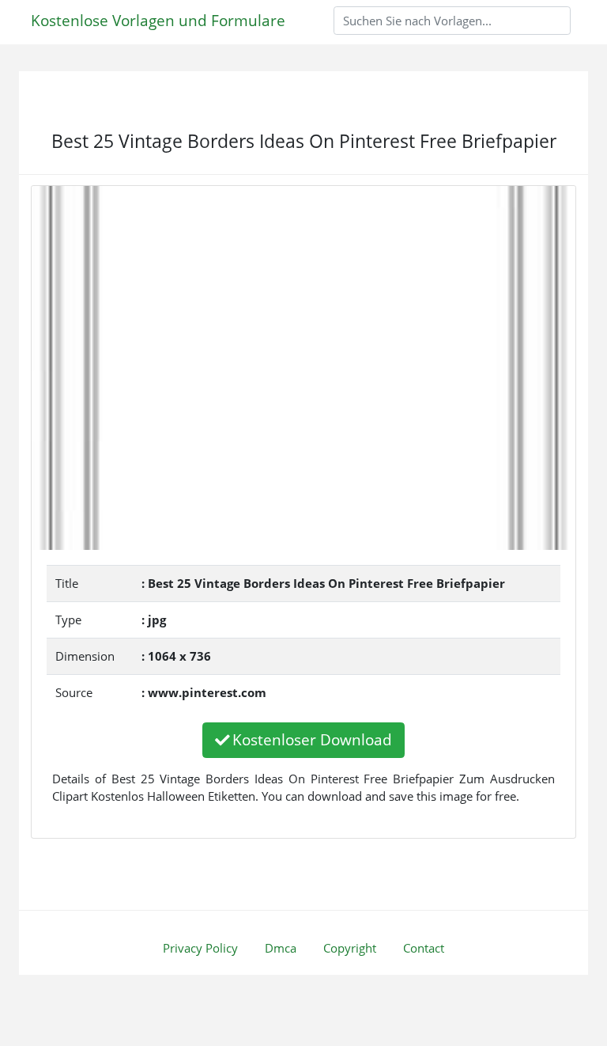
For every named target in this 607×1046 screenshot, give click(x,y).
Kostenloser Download (312, 739)
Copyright (349, 948)
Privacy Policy (200, 948)
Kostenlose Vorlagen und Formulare (158, 20)
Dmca (280, 948)
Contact (423, 948)
